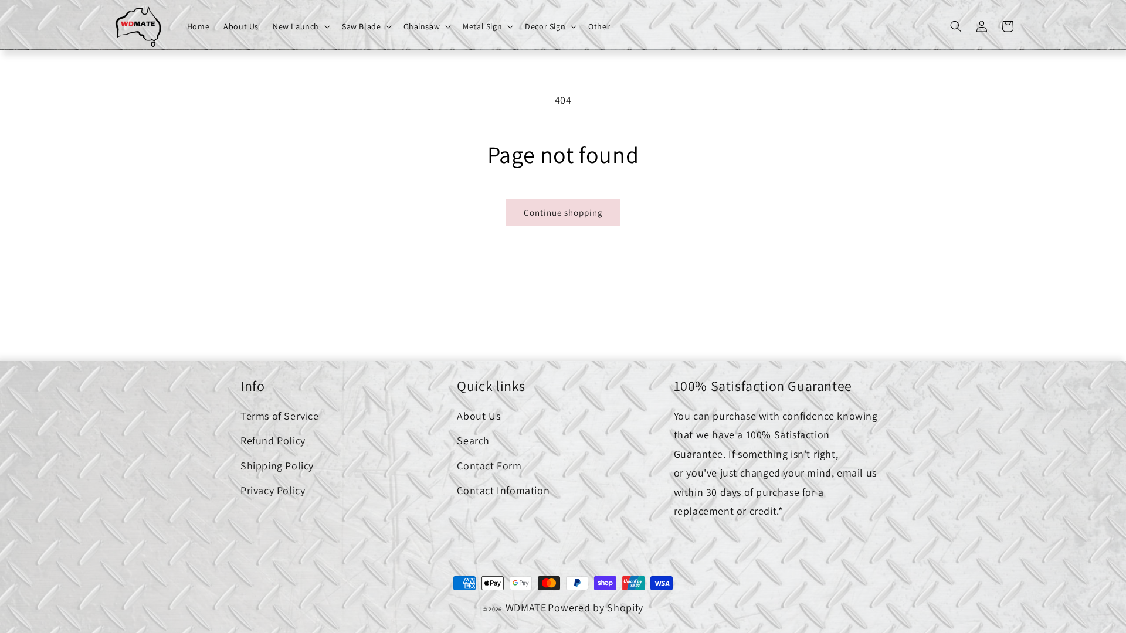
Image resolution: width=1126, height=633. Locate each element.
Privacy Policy (272, 490)
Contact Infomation (503, 490)
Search (473, 440)
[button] (300, 26)
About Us (478, 416)
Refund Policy (273, 440)
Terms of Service (279, 416)
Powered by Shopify (595, 607)
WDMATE (526, 607)
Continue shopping (563, 212)
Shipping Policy (277, 465)
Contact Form (489, 465)
